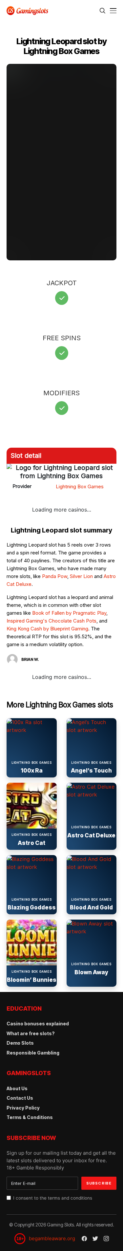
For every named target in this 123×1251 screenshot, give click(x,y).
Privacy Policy (23, 1108)
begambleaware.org (52, 1238)
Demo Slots (20, 1043)
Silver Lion (81, 576)
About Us (17, 1088)
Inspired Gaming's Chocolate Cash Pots (51, 621)
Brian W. (30, 659)
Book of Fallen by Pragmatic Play (69, 613)
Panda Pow (54, 576)
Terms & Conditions (30, 1117)
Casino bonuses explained (38, 1023)
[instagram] (106, 1238)
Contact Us (20, 1098)
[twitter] (95, 1239)
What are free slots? (31, 1033)
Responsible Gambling (33, 1052)
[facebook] (84, 1238)
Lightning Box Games (80, 486)
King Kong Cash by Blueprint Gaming (47, 629)
